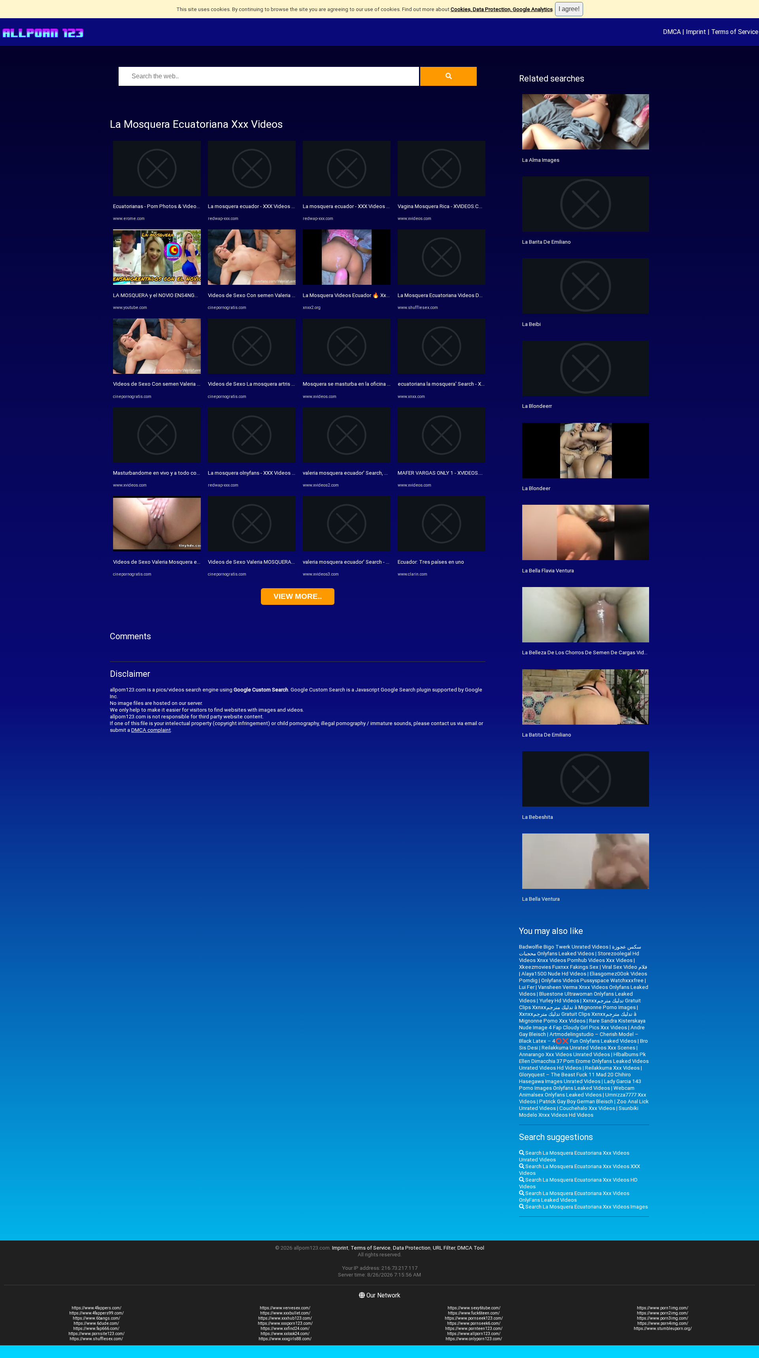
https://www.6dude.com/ (96, 1323)
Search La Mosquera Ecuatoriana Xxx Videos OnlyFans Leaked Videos (574, 1196)
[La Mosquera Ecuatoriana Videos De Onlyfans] (441, 283)
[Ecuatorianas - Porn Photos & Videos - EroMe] (157, 194)
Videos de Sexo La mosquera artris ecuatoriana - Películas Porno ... (286, 384)
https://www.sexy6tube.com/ (473, 1308)
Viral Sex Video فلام (624, 967)
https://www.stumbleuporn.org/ (663, 1328)
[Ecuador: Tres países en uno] (441, 549)
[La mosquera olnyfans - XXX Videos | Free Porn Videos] (252, 461)
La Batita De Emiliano (546, 734)
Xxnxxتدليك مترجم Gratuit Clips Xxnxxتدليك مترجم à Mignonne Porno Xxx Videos (577, 1017)
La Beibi (531, 324)
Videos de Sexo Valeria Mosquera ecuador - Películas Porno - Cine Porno (198, 562)
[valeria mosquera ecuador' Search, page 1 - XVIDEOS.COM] (347, 461)
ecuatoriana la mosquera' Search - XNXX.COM (451, 384)
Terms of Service (734, 32)
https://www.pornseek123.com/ (474, 1318)
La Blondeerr (537, 406)
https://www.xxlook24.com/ (285, 1333)
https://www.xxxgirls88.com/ (285, 1338)
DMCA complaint (151, 730)
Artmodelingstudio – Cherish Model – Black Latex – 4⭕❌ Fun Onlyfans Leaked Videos (578, 1037)
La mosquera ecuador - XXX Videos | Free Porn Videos (271, 206)
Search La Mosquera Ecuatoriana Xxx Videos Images (586, 1206)
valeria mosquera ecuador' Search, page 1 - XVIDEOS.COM (370, 473)
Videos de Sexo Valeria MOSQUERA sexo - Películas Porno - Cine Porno (291, 562)
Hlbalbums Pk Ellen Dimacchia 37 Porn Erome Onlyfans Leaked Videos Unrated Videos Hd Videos (584, 1061)
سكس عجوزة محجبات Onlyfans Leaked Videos (580, 950)
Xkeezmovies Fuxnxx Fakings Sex (559, 967)
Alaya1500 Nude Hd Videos (553, 973)
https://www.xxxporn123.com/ (285, 1323)
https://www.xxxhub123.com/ (285, 1318)
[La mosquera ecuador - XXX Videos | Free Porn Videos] (252, 194)
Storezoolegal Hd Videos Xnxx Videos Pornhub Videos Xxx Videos (579, 957)
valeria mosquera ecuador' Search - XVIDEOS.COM (361, 562)
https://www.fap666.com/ (96, 1328)
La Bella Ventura (541, 899)
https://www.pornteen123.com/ (473, 1328)
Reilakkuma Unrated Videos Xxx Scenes (588, 1047)
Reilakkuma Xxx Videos (612, 1067)
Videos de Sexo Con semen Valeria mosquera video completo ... (188, 384)
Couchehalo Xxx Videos (587, 1108)
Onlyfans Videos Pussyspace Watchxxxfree (592, 980)
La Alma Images (540, 160)
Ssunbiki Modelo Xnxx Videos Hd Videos (578, 1111)
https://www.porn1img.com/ (662, 1308)
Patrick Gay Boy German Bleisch (576, 1101)
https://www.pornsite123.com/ (96, 1333)
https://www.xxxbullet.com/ (285, 1313)
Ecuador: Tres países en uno (431, 562)
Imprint (696, 32)
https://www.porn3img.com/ (662, 1318)
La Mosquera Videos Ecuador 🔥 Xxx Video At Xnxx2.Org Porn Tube (382, 295)
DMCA (672, 32)
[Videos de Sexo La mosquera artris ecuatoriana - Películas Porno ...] (252, 372)
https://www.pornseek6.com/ (473, 1323)
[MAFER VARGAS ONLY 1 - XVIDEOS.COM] (441, 461)
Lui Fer (526, 987)
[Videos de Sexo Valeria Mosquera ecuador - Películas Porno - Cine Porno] (157, 549)
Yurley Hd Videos (559, 1000)
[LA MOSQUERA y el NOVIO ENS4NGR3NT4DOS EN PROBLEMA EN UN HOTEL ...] (157, 283)
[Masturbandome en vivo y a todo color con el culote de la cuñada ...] (157, 461)
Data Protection (411, 1247)
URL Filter (444, 1247)
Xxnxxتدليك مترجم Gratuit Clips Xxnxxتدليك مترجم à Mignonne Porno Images (580, 1004)
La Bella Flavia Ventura (548, 570)
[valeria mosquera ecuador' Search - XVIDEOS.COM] (347, 549)
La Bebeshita (537, 817)
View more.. (298, 596)
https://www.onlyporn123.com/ (474, 1338)
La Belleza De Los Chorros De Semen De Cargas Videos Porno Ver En (603, 652)
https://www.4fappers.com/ (96, 1308)
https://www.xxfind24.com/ (285, 1328)
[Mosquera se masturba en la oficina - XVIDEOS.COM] (347, 372)
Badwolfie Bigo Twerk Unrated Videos (563, 946)
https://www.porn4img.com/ (662, 1323)
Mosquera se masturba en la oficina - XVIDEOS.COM (363, 384)
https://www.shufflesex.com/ (96, 1338)
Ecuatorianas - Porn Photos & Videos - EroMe (165, 206)
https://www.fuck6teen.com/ (474, 1313)
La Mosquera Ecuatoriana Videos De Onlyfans (451, 295)
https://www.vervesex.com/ (285, 1308)
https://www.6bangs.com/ (96, 1318)
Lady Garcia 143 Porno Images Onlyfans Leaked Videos (580, 1084)
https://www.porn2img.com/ (662, 1313)
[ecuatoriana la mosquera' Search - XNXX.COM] (441, 372)
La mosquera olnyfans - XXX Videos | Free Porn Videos (271, 473)
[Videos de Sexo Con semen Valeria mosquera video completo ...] (157, 372)
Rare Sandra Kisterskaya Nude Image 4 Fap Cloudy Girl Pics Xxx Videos (582, 1024)
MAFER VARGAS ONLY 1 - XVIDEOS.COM (444, 473)
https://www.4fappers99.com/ (96, 1313)
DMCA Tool (470, 1247)
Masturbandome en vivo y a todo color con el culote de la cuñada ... (191, 473)
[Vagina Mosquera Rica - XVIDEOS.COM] (441, 194)
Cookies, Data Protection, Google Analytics (502, 9)
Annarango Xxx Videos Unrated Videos (564, 1054)
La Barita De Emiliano (546, 242)
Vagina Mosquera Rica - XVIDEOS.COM (442, 206)
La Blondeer (536, 488)
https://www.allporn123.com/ (473, 1333)
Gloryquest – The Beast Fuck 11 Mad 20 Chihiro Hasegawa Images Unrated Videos (575, 1078)
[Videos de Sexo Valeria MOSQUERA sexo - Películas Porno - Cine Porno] (252, 549)
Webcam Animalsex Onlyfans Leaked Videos (576, 1091)
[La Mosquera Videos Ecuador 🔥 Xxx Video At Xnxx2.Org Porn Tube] (347, 283)
